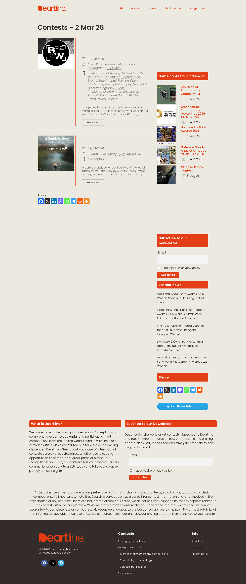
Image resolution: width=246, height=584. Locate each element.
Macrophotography (118, 84)
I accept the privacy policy (181, 268)
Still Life (133, 95)
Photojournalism (99, 92)
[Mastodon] (60, 201)
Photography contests (131, 541)
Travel (102, 99)
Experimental (107, 81)
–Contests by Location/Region (136, 560)
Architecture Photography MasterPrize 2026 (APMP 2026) (193, 112)
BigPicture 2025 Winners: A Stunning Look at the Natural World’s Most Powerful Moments (180, 346)
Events (92, 81)
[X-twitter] (52, 563)
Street (92, 99)
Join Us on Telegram (185, 406)
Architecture (130, 73)
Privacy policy (200, 554)
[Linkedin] (54, 201)
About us (197, 541)
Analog (115, 73)
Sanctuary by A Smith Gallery (106, 140)
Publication (114, 68)
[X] (47, 201)
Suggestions (197, 8)
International (126, 64)
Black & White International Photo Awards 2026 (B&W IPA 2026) (109, 46)
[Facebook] (41, 201)
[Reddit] (80, 201)
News (153, 8)
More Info (93, 122)
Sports (122, 95)
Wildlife (112, 99)
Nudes (120, 88)
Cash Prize (95, 64)
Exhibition (110, 64)
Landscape (95, 84)
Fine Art (135, 81)
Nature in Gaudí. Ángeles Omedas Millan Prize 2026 (193, 150)
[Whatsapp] (67, 201)
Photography (97, 68)
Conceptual (112, 77)
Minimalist (140, 84)
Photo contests (129, 8)
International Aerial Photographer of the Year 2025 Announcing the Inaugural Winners (180, 330)
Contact (197, 547)
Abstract (94, 73)
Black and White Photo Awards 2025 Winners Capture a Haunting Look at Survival (180, 298)
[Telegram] (73, 201)
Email (162, 253)
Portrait (93, 95)
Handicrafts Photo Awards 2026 (194, 129)
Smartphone (108, 95)
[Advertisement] (182, 48)
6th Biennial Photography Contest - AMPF (192, 90)
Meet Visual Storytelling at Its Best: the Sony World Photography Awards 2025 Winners (182, 362)
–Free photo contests (131, 547)
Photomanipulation (125, 92)
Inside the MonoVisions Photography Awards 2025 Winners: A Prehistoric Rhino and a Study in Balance (181, 314)
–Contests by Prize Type (132, 566)
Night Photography (101, 88)
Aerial (105, 73)
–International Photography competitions (143, 554)
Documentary (131, 77)
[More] (87, 201)
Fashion (123, 81)
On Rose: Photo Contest (192, 169)
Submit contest (173, 8)
